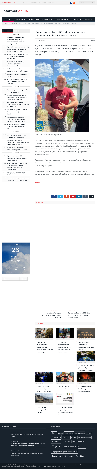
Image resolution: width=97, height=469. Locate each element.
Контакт (92, 465)
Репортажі (82, 447)
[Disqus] (65, 230)
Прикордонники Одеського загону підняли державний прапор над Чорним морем (16, 119)
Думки (87, 19)
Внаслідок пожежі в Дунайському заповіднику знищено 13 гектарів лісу (18, 56)
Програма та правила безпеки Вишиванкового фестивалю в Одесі (17, 112)
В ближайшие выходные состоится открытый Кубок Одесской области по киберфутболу (28, 444)
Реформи (19, 19)
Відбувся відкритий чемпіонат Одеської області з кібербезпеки (44, 389)
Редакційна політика (81, 465)
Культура (66, 441)
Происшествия (69, 446)
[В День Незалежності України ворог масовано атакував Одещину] (86, 378)
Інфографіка (61, 19)
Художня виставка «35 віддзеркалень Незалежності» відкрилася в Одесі (17, 158)
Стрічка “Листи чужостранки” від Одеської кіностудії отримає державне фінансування (18, 49)
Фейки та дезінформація (39, 19)
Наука (73, 441)
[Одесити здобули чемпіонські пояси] (65, 378)
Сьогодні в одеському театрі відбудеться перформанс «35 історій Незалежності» (17, 97)
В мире (89, 433)
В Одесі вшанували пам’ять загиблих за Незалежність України (16, 126)
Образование (80, 441)
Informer (15, 11)
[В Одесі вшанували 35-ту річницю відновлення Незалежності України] (86, 357)
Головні (17, 31)
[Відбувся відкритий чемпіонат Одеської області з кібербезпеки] (44, 378)
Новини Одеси (8, 31)
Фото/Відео (80, 456)
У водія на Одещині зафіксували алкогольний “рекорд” (51, 315)
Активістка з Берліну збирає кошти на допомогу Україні (27, 435)
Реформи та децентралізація (64, 451)
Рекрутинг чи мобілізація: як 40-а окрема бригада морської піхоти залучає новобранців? (45, 347)
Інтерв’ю (75, 19)
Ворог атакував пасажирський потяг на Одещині (44, 410)
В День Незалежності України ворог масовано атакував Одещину (17, 81)
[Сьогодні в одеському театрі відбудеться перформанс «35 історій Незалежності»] (65, 399)
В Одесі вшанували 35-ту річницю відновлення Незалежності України (15, 64)
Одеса (7, 19)
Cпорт (54, 433)
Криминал (56, 441)
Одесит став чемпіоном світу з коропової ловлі (39, 2)
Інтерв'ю (60, 433)
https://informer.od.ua (50, 466)
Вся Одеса (56, 437)
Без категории (80, 433)
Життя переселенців (84, 437)
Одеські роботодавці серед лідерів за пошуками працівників (27, 454)
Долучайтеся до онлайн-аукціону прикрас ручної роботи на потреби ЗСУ (18, 104)
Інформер (37, 40)
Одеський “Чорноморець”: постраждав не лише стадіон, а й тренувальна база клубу (18, 142)
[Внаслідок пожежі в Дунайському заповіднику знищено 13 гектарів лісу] (86, 334)
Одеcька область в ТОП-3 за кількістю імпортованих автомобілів (79, 315)
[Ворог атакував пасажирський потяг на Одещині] (44, 399)
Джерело (38, 182)
